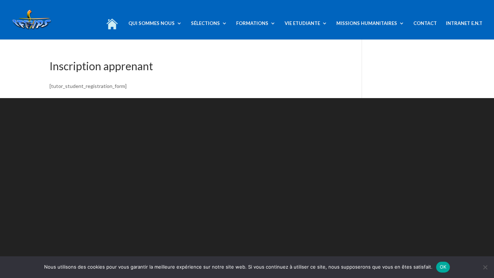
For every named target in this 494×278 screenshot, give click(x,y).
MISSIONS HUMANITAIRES (366, 23)
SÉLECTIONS (205, 23)
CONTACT (425, 23)
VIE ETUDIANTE (302, 23)
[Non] (485, 267)
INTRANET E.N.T (464, 23)
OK (443, 267)
